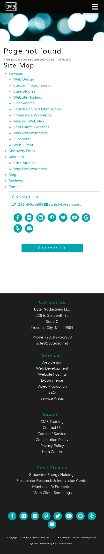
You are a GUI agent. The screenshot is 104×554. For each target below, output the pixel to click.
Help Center (52, 452)
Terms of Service (52, 434)
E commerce (24, 103)
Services (15, 73)
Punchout (21, 139)
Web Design (23, 79)
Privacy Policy (52, 446)
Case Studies (24, 91)
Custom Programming (32, 85)
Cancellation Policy (52, 440)
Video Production (52, 386)
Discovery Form (21, 151)
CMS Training (52, 421)
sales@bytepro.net (65, 204)
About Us (16, 157)
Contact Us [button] (52, 248)
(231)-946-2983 (29, 204)
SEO (52, 392)
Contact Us (52, 428)
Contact (15, 187)
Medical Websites (28, 121)
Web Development (52, 368)
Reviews (15, 181)
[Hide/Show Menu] (95, 6)
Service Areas (52, 398)
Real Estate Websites (31, 127)
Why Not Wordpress (30, 133)
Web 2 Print (23, 145)
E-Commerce (52, 380)
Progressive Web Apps (32, 115)
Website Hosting (27, 97)
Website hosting (52, 374)
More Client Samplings (52, 493)
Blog (12, 175)
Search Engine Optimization (37, 109)
